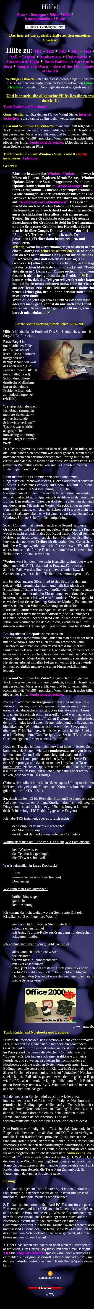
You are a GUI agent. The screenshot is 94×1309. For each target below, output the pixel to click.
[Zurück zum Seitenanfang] (50, 1275)
